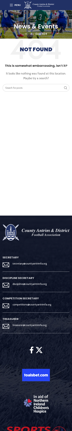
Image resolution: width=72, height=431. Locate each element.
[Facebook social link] (31, 350)
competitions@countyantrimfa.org (32, 304)
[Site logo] (39, 4)
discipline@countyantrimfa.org (30, 284)
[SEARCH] (65, 88)
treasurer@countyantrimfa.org (30, 325)
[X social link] (39, 350)
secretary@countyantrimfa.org (30, 263)
